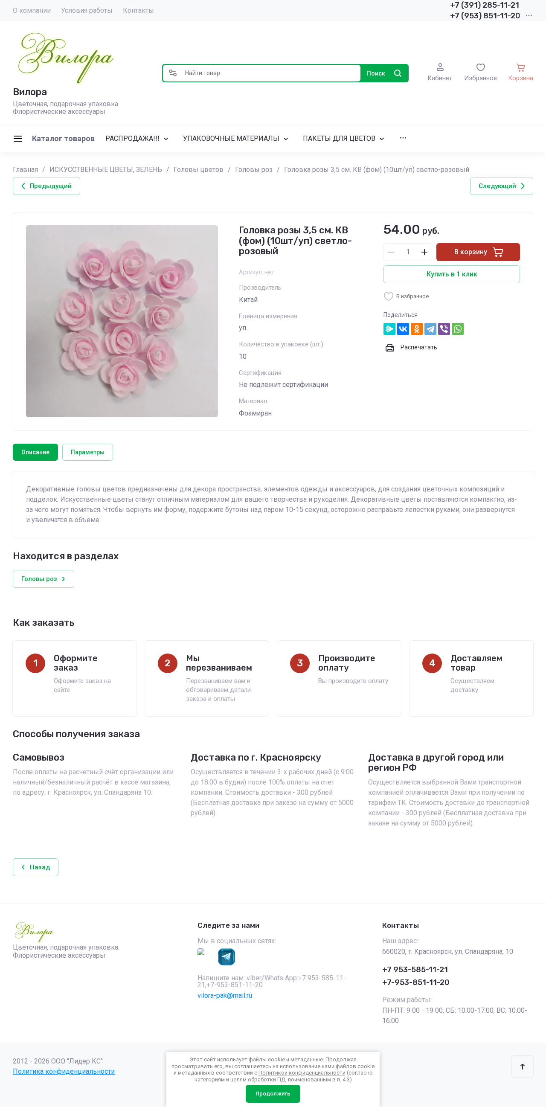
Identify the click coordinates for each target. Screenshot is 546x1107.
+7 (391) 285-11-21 (484, 5)
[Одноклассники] (417, 329)
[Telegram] (430, 329)
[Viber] (444, 329)
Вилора (30, 92)
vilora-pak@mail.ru (224, 995)
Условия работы (87, 10)
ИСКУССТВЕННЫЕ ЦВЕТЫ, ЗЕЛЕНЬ (105, 170)
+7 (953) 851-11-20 (485, 15)
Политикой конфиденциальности (302, 1072)
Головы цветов (199, 170)
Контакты (138, 10)
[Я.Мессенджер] (389, 329)
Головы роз (254, 170)
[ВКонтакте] (403, 329)
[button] (172, 73)
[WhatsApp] (458, 329)
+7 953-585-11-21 (415, 969)
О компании (32, 10)
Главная (25, 170)
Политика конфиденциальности (64, 1071)
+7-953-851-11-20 (416, 982)
